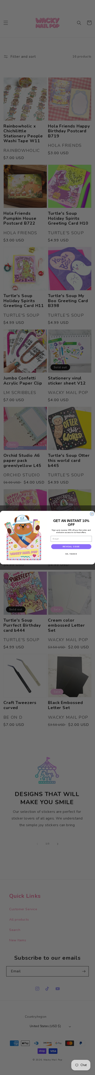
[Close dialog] (92, 514)
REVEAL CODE (71, 546)
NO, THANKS (71, 554)
